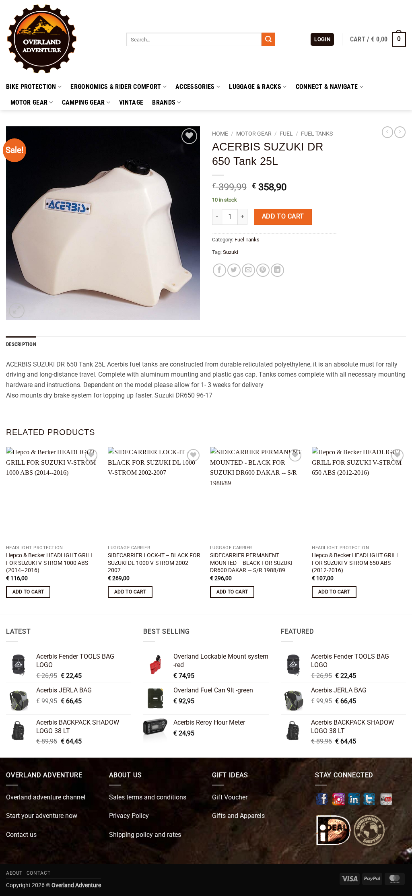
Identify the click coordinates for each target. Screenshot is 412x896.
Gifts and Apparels (238, 816)
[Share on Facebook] (219, 270)
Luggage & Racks (255, 87)
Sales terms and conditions (147, 797)
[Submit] (268, 39)
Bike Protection (31, 87)
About (14, 873)
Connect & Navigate (327, 87)
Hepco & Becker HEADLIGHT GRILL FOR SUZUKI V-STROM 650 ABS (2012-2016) (356, 563)
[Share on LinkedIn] (277, 270)
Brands (163, 102)
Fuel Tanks (317, 133)
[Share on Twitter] (234, 270)
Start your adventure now (41, 816)
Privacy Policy (129, 816)
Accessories (195, 87)
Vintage (131, 102)
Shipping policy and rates (145, 834)
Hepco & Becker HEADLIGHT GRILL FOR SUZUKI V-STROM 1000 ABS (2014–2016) (50, 563)
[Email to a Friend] (248, 270)
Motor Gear (28, 102)
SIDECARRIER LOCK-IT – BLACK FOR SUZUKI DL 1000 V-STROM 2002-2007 (154, 563)
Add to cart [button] (28, 592)
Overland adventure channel (45, 797)
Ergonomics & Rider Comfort (115, 87)
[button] (322, 39)
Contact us (21, 834)
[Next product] (387, 132)
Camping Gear (83, 102)
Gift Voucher (229, 797)
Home (220, 133)
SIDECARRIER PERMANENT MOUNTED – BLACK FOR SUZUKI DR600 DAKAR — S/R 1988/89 (251, 563)
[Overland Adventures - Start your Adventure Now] (60, 39)
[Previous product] (400, 132)
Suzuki (230, 252)
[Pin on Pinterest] (263, 270)
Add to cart (283, 216)
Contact (38, 873)
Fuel (286, 133)
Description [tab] (21, 344)
